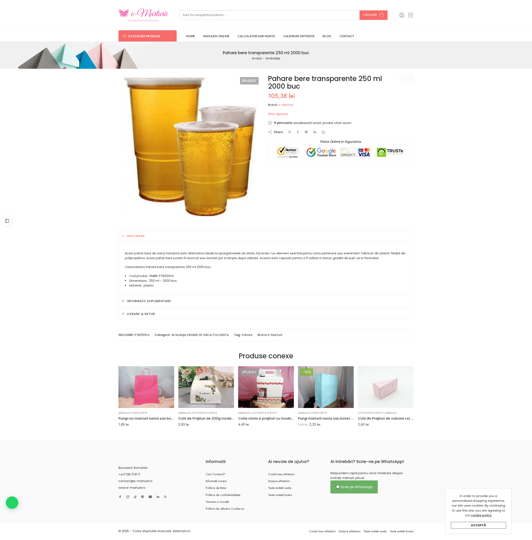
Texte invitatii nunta (279, 488)
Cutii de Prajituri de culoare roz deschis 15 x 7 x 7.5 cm (386, 418)
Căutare (370, 15)
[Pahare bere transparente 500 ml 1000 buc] (189, 146)
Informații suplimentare (149, 301)
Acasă (257, 58)
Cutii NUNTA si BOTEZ (204, 413)
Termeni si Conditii (217, 502)
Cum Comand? (215, 474)
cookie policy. (481, 515)
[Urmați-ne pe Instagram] (128, 497)
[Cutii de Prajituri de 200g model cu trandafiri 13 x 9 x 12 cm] (206, 387)
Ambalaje (273, 58)
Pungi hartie (139, 413)
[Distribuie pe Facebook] (297, 132)
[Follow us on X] (165, 496)
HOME (190, 36)
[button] (12, 502)
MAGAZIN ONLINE (216, 36)
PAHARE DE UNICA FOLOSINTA (208, 335)
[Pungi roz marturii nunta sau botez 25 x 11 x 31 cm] (146, 387)
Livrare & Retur (141, 314)
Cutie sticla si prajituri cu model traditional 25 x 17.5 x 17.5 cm (266, 418)
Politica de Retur (216, 488)
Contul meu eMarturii (281, 474)
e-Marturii (285, 105)
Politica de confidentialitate (223, 495)
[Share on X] (289, 132)
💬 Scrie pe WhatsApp (354, 487)
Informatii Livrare (216, 481)
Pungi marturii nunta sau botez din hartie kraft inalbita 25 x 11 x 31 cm (326, 418)
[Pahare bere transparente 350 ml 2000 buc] (411, 79)
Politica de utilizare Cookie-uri (225, 508)
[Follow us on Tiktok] (135, 496)
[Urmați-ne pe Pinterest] (142, 496)
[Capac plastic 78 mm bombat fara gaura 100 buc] (402, 79)
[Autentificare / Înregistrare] (402, 15)
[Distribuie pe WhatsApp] (323, 132)
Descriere (136, 236)
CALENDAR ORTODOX (298, 36)
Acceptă (478, 525)
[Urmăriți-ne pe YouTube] (150, 497)
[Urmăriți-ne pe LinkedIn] (158, 496)
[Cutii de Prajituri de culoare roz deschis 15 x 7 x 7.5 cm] (386, 387)
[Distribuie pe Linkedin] (314, 132)
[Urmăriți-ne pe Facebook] (120, 496)
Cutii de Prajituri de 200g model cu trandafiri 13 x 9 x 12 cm (206, 418)
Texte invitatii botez (280, 495)
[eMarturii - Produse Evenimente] (143, 15)
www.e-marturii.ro (131, 488)
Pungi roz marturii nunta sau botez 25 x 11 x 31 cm (146, 418)
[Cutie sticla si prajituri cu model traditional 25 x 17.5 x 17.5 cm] (266, 387)
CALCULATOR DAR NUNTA (256, 36)
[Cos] (411, 15)
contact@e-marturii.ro (135, 481)
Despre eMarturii (279, 481)
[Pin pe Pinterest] (306, 132)
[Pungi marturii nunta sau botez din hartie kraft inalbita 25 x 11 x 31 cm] (326, 387)
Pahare (247, 335)
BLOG (327, 36)
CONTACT (347, 36)
